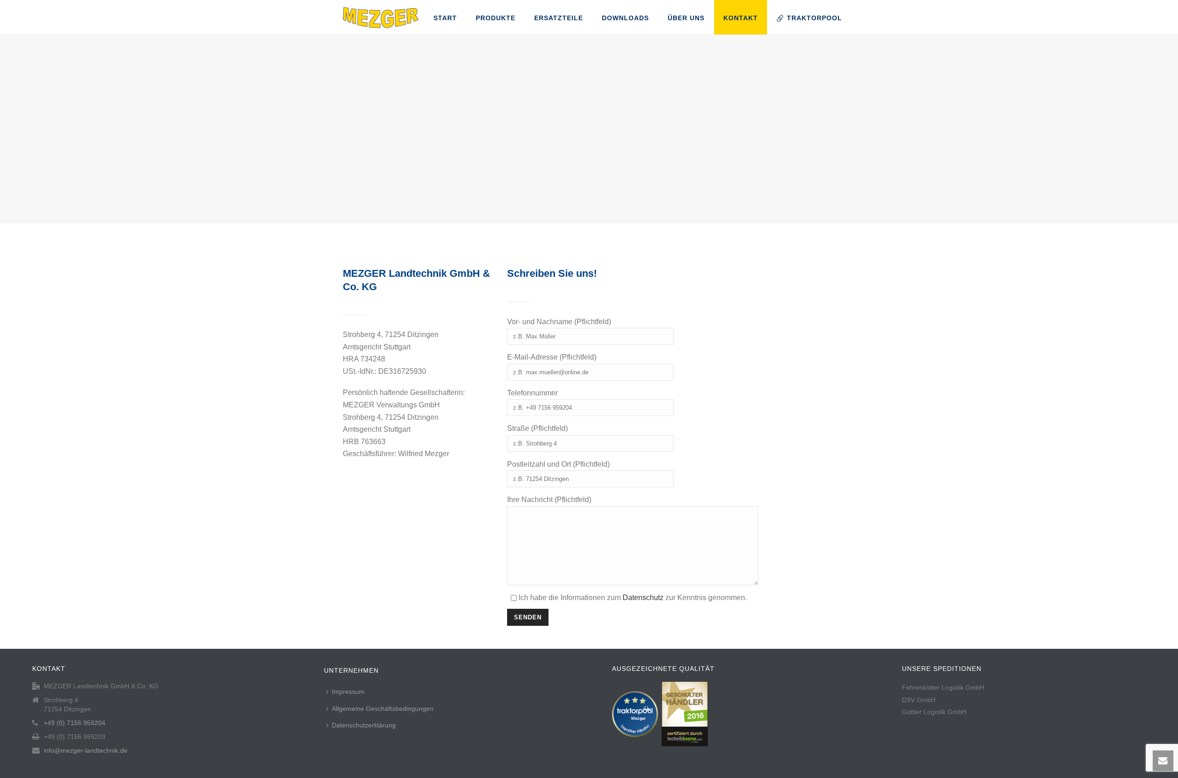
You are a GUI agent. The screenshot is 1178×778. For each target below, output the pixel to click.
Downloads (625, 18)
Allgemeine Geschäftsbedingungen (382, 708)
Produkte (495, 18)
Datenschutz (643, 597)
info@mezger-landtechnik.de (85, 750)
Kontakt (740, 18)
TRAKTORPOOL (814, 18)
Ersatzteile (558, 18)
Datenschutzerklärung (364, 725)
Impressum (348, 691)
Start (445, 18)
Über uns (686, 18)
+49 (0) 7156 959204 (74, 723)
